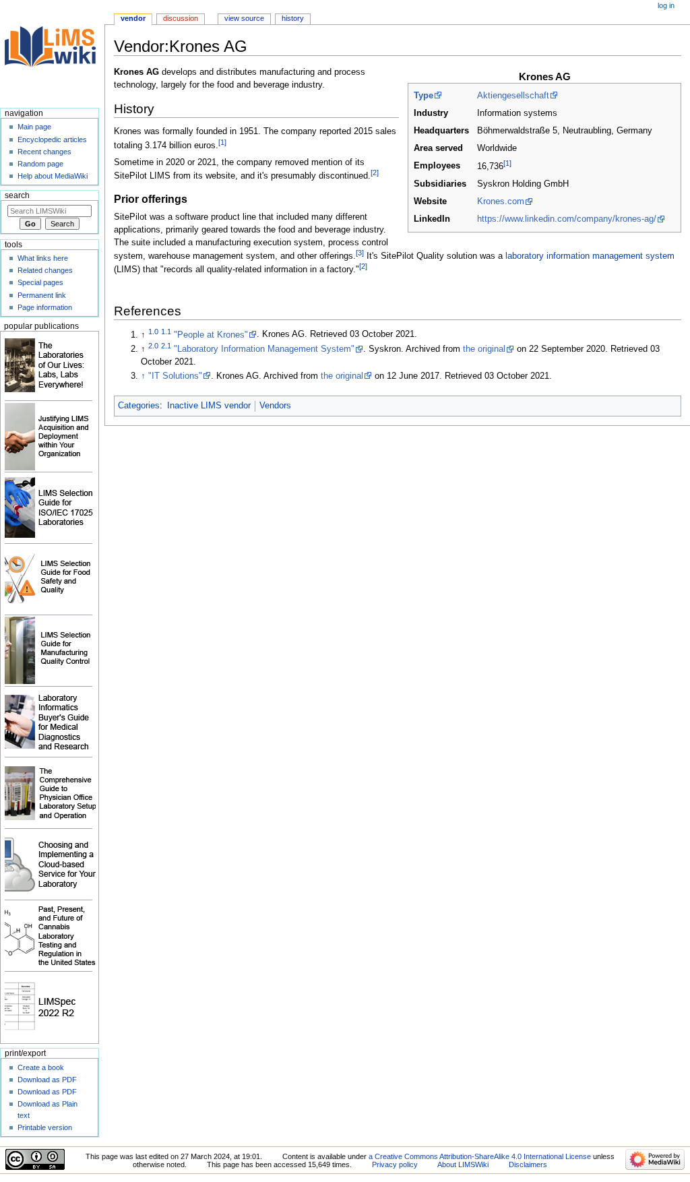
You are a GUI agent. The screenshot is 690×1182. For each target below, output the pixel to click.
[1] (507, 163)
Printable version (45, 1127)
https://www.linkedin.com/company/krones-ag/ (566, 219)
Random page (40, 164)
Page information (45, 307)
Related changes (45, 270)
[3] (360, 253)
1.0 (153, 331)
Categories (139, 405)
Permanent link (42, 295)
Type (423, 95)
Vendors (275, 405)
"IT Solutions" (175, 376)
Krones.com (500, 201)
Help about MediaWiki (53, 176)
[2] (375, 172)
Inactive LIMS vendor (209, 405)
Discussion (180, 18)
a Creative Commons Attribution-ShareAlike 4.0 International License (480, 1156)
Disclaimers (528, 1164)
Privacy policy (395, 1164)
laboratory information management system (590, 256)
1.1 (166, 331)
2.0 (153, 346)
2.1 (166, 346)
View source (244, 18)
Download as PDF (47, 1080)
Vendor (133, 18)
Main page (34, 127)
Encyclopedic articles (52, 139)
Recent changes (44, 152)
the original (484, 349)
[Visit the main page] (52, 52)
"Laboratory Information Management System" (264, 349)
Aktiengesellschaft (513, 95)
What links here (43, 258)
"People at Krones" (211, 335)
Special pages (40, 282)
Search (17, 195)
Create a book (41, 1067)
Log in (666, 5)
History (293, 18)
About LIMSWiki (463, 1164)
